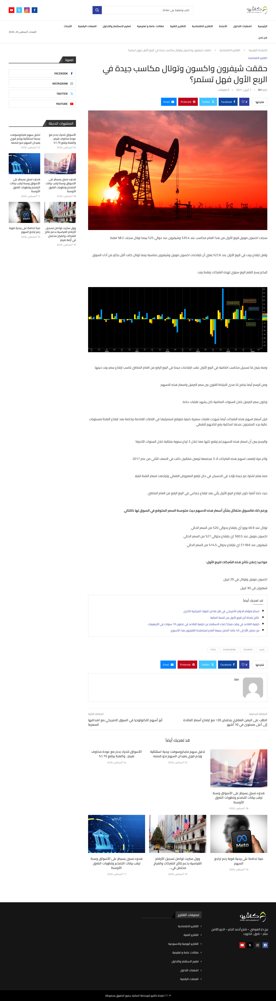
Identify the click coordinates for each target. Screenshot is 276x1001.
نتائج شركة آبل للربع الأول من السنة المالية (234, 617)
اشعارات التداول (242, 26)
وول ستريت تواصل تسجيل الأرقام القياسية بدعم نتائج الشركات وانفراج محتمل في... (178, 863)
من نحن (262, 37)
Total (213, 650)
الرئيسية (262, 26)
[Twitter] (19, 10)
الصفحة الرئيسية (258, 50)
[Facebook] (34, 10)
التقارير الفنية (178, 26)
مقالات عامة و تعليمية (150, 26)
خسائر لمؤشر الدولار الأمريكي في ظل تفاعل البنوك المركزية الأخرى (221, 611)
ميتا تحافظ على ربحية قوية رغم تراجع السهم (238, 861)
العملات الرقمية (87, 26)
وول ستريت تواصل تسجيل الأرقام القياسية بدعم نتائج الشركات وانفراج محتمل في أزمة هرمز (60, 234)
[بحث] (97, 10)
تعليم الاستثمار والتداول (117, 26)
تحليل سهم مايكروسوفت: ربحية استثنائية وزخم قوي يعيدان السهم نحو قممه (177, 754)
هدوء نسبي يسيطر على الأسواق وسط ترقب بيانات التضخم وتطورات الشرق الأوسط (239, 797)
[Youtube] (11, 10)
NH (260, 89)
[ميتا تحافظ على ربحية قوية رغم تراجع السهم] (238, 834)
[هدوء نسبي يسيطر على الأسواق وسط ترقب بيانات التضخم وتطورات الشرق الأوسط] (238, 768)
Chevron (247, 650)
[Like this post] (243, 102)
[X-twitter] (250, 945)
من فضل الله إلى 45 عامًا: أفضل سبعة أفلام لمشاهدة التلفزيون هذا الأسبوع (215, 630)
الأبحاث (68, 26)
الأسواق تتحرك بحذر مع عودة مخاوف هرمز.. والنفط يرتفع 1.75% (116, 754)
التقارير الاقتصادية (202, 26)
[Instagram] (27, 10)
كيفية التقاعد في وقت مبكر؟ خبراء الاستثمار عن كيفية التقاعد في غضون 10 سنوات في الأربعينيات (203, 624)
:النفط (262, 650)
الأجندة (223, 26)
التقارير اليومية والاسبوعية (183, 944)
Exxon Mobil (229, 650)
